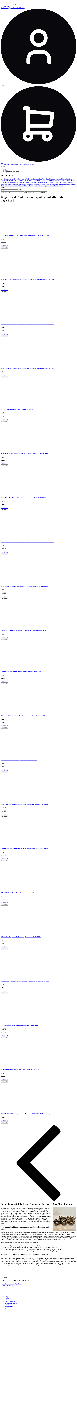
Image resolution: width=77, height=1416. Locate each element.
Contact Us (8, 1305)
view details (4, 245)
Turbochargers (9, 186)
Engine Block (47, 186)
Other (61, 186)
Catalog (7, 1298)
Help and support (10, 1301)
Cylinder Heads (38, 186)
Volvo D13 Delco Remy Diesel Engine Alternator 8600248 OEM (17, 409)
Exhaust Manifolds (13, 182)
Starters (39, 184)
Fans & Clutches (24, 182)
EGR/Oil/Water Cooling (38, 180)
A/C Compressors (6, 179)
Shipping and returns (11, 1303)
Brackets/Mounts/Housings (64, 179)
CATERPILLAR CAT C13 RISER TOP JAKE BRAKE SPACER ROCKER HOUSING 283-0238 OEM (27, 368)
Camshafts (4, 180)
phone (4, 1285)
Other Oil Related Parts (22, 184)
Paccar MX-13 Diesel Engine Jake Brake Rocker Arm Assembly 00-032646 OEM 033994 (24, 804)
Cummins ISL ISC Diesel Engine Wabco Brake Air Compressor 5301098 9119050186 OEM (25, 981)
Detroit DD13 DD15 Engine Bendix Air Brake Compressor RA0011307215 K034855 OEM (24, 453)
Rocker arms (33, 184)
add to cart (4, 247)
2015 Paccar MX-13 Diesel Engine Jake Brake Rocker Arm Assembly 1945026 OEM (23, 715)
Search (3, 187)
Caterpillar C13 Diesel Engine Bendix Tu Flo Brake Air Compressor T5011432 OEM (23, 630)
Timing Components (55, 184)
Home (6, 170)
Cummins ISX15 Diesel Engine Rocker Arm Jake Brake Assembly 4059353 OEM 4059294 (24, 848)
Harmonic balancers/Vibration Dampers (55, 182)
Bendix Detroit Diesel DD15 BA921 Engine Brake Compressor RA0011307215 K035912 (24, 497)
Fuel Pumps (55, 186)
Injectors (70, 182)
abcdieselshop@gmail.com (9, 8)
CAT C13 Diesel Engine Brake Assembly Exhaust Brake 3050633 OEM (19, 1025)
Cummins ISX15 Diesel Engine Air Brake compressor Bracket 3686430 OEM (21, 671)
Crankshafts (27, 180)
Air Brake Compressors (19, 179)
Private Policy (9, 1306)
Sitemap (7, 1308)
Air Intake (29, 179)
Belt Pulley (42, 179)
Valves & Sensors (18, 186)
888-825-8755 (11, 1285)
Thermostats (45, 184)
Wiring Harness (28, 186)
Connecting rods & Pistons (15, 180)
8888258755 (21, 8)
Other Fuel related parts (8, 184)
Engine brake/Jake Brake (53, 180)
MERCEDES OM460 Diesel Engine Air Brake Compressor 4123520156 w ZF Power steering (25, 1113)
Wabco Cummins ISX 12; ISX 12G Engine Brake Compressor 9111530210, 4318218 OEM (24, 586)
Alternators (35, 179)
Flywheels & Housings (36, 182)
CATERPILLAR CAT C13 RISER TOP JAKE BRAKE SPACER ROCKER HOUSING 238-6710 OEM (27, 279)
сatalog (14, 4)
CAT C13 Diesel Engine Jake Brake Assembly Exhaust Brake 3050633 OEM (21, 937)
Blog (6, 1299)
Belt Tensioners (50, 179)
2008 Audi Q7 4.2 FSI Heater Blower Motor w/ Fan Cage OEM (17, 892)
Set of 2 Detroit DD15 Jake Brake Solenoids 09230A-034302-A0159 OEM (20, 1069)
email (4, 1284)
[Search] (20, 189)
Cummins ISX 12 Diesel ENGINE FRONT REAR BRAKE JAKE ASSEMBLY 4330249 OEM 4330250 (27, 542)
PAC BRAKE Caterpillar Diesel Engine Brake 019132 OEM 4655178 (19, 760)
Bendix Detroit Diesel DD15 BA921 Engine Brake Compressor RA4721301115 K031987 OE (25, 235)
